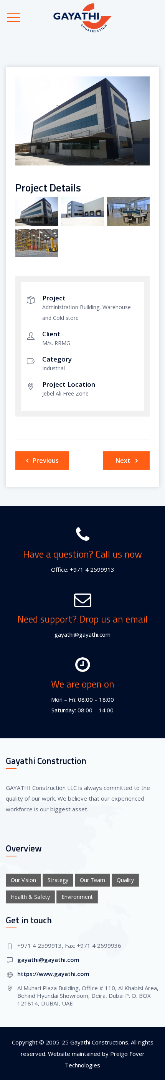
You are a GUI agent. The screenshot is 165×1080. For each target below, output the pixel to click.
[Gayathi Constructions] (82, 18)
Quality (125, 880)
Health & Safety (30, 896)
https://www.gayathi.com (53, 974)
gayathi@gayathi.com (48, 959)
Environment (77, 896)
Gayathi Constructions (99, 1042)
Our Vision (23, 880)
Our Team (92, 880)
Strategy (58, 880)
